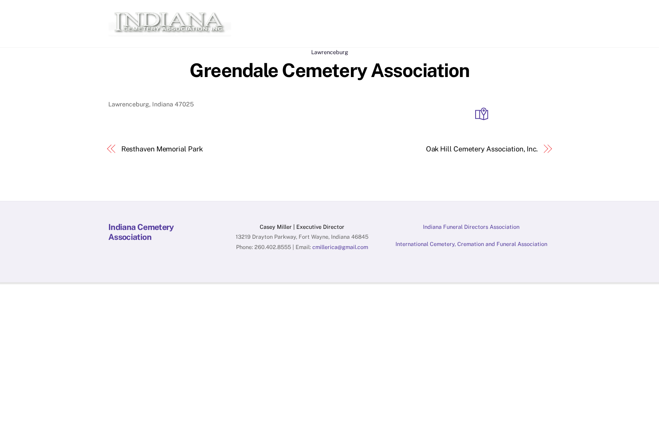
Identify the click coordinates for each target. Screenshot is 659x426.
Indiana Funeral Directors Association (471, 226)
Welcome (263, 14)
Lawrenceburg (329, 52)
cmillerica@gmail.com (340, 247)
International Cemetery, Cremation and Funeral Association (471, 244)
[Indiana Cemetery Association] (169, 33)
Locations (489, 14)
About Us (300, 14)
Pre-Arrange (447, 14)
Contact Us (530, 14)
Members (338, 14)
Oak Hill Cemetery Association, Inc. (482, 149)
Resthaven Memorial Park (162, 149)
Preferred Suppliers (390, 14)
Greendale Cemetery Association (329, 70)
